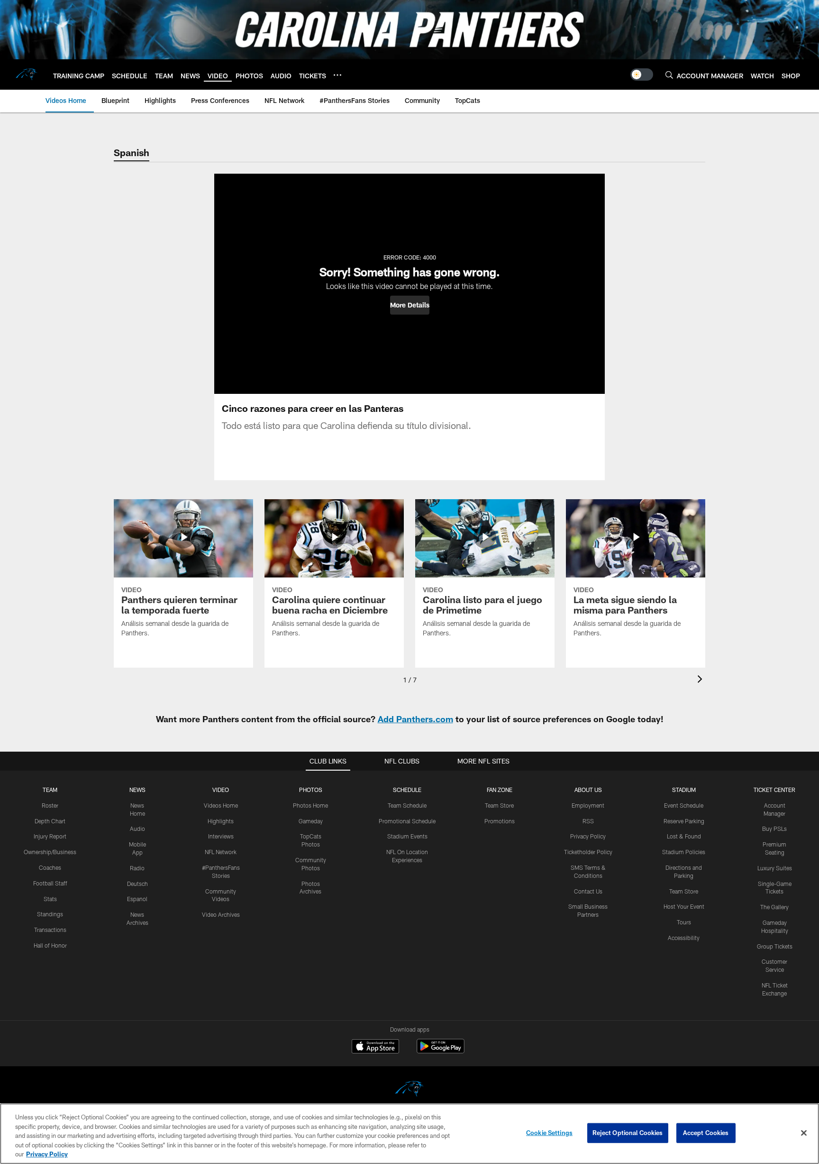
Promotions (499, 821)
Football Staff (50, 883)
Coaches (50, 867)
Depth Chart (50, 821)
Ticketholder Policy (588, 851)
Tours (684, 922)
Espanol (137, 898)
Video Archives (221, 914)
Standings (50, 914)
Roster (50, 805)
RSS (588, 821)
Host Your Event (684, 906)
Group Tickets (774, 946)
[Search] (669, 74)
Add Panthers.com (415, 719)
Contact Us (588, 891)
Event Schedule (683, 805)
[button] (409, 305)
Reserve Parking (684, 821)
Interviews (221, 836)
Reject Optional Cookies (627, 1132)
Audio (137, 828)
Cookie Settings (549, 1132)
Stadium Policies (683, 851)
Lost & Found (684, 836)
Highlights (221, 821)
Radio (137, 868)
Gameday (311, 821)
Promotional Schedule (407, 821)
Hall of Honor (50, 945)
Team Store (499, 805)
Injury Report (50, 836)
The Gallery (774, 906)
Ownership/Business (50, 851)
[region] (409, 1133)
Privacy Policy (588, 836)
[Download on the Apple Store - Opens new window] (375, 1047)
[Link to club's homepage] (26, 74)
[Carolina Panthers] (409, 1090)
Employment (588, 805)
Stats (50, 898)
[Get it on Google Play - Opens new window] (440, 1050)
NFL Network (221, 851)
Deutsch (137, 883)
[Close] (803, 1133)
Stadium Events (407, 836)
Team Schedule (407, 805)
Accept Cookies (706, 1132)
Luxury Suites (774, 868)
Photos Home (310, 805)
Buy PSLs (774, 828)
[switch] (641, 74)
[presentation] (701, 680)
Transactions (50, 929)
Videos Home (221, 805)
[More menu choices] (337, 75)
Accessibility (684, 937)
